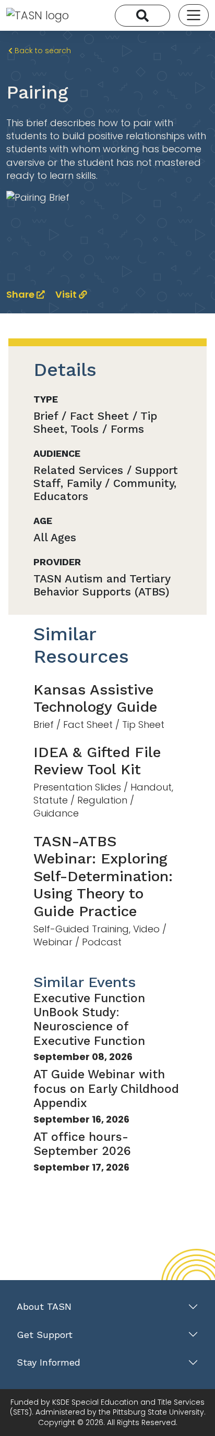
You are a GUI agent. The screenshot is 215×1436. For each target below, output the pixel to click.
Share (21, 294)
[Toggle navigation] (193, 15)
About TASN (44, 1306)
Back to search (42, 50)
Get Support (45, 1334)
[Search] (142, 16)
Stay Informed (48, 1362)
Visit (67, 294)
